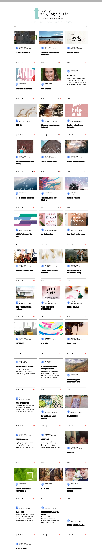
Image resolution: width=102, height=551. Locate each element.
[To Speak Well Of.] (76, 37)
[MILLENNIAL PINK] (76, 401)
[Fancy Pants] (76, 328)
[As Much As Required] (25, 37)
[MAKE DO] (25, 110)
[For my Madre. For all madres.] (51, 401)
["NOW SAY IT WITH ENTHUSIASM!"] (51, 292)
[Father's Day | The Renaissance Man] (76, 365)
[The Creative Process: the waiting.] (25, 146)
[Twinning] (76, 437)
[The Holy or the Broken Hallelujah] (76, 110)
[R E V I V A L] (51, 474)
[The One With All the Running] (76, 474)
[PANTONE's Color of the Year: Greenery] (25, 474)
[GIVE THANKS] (25, 328)
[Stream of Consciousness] (76, 146)
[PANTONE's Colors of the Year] (25, 219)
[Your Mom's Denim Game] (76, 219)
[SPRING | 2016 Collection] (76, 510)
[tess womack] (51, 74)
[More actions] (35, 48)
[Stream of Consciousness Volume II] (51, 110)
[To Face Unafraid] (76, 292)
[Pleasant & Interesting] (25, 74)
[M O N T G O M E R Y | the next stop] (25, 292)
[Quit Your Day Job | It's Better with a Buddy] (76, 256)
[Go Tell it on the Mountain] (25, 183)
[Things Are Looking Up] (51, 146)
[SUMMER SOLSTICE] (76, 183)
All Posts (16, 26)
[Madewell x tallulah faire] (25, 256)
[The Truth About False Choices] (51, 183)
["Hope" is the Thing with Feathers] (51, 256)
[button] (86, 27)
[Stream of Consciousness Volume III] (51, 37)
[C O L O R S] (51, 328)
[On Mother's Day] (51, 219)
